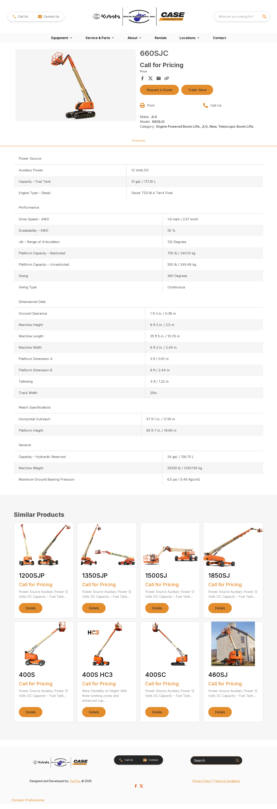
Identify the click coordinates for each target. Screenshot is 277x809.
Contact (219, 38)
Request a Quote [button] (159, 90)
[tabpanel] (75, 85)
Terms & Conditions (227, 781)
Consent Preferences (28, 800)
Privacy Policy (202, 781)
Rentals (161, 38)
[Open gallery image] (75, 85)
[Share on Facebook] (142, 78)
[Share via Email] (158, 78)
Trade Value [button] (197, 90)
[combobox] (242, 16)
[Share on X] (150, 78)
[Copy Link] (166, 78)
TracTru (75, 781)
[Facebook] (136, 785)
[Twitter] (141, 785)
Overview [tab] (138, 140)
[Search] (237, 760)
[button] (20, 16)
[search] (265, 16)
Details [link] (31, 608)
